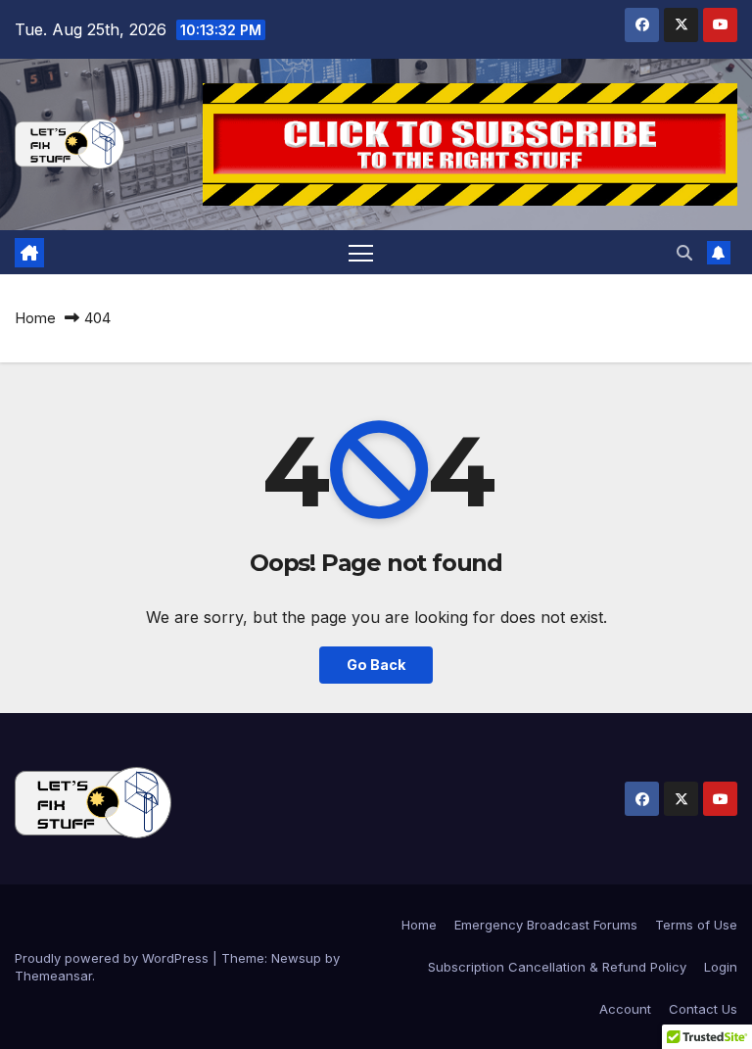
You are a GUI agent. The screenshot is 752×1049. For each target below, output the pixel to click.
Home (35, 318)
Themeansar (53, 975)
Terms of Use (696, 924)
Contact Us (703, 1009)
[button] (684, 252)
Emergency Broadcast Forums (545, 924)
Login (720, 967)
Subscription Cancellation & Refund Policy (557, 967)
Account (625, 1009)
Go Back (376, 664)
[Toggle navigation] (361, 252)
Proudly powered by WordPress (113, 958)
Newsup (296, 958)
